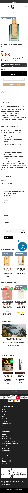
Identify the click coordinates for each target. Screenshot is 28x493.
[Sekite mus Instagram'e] (6, 464)
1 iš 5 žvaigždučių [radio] (4, 198)
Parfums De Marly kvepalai (8, 441)
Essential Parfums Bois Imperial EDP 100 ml (21, 309)
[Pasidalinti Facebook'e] (2, 92)
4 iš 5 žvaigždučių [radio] (15, 198)
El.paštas (6, 222)
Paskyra (4, 414)
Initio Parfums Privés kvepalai (9, 446)
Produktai (4, 411)
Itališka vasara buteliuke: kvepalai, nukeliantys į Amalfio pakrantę (14, 339)
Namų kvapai (5, 436)
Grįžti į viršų (14, 391)
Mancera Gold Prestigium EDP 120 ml (7, 273)
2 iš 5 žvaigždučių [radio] (6, 198)
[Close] (18, 241)
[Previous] (1, 266)
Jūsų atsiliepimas (8, 203)
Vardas (6, 215)
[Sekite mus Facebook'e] (3, 464)
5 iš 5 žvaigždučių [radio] (6, 200)
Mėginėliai (4, 421)
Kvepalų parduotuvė (7, 12)
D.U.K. (3, 416)
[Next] (27, 266)
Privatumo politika (9, 489)
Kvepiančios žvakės (6, 438)
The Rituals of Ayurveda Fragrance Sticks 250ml (20, 378)
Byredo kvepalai (6, 448)
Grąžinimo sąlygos (6, 425)
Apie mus (4, 409)
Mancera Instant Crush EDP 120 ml (21, 272)
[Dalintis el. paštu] (5, 92)
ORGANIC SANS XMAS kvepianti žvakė (7, 381)
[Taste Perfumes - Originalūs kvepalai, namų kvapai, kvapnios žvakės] (13, 6)
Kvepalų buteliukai (19, 12)
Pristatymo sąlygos (6, 423)
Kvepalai (4, 434)
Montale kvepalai (6, 450)
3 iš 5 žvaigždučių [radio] (10, 198)
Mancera (14, 14)
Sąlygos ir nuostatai (18, 489)
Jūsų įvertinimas (8, 195)
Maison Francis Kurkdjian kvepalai (10, 443)
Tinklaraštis (5, 418)
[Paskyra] (22, 6)
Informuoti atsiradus (14, 84)
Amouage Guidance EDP (7, 308)
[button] (2, 6)
